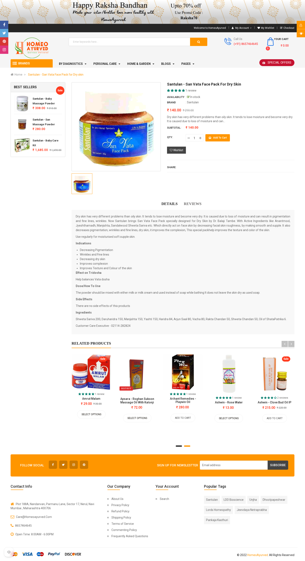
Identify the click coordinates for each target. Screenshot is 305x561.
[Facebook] (4, 25)
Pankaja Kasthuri (217, 520)
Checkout (288, 28)
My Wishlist (267, 28)
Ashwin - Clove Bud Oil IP (274, 402)
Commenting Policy (124, 530)
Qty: (170, 137)
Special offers (279, 62)
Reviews (192, 204)
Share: (171, 167)
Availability (175, 97)
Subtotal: (174, 127)
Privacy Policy (120, 505)
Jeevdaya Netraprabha (252, 510)
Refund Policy (120, 511)
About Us (117, 499)
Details (169, 204)
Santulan (193, 102)
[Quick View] (76, 373)
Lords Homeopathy (218, 510)
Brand (171, 102)
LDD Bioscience (234, 499)
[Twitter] (4, 33)
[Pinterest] (4, 41)
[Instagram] (4, 50)
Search (164, 499)
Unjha (253, 499)
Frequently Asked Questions (129, 536)
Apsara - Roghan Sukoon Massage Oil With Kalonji (137, 400)
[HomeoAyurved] (152, 12)
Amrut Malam (91, 398)
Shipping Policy (121, 517)
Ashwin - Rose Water (229, 402)
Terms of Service (122, 523)
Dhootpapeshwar (274, 499)
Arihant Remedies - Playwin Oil (183, 400)
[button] (176, 90)
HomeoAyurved (257, 555)
